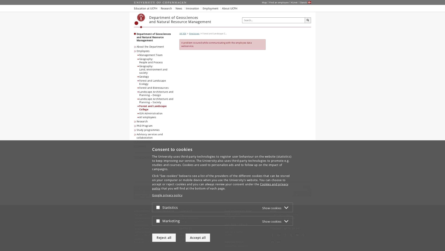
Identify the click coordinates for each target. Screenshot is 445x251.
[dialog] (222, 195)
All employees (147, 117)
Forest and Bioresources (154, 87)
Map (264, 2)
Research (142, 121)
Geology (144, 76)
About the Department (150, 46)
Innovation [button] (192, 8)
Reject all (164, 237)
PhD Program (144, 125)
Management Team (151, 55)
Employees (143, 51)
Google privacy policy (167, 195)
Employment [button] (211, 8)
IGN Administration (151, 113)
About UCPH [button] (229, 8)
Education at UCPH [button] (145, 8)
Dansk (303, 2)
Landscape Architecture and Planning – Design (156, 93)
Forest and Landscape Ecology (152, 82)
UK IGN (182, 33)
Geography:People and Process (151, 60)
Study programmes (148, 130)
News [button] (179, 8)
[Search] (308, 20)
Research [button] (166, 8)
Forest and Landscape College (153, 107)
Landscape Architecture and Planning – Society (156, 100)
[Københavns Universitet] (140, 21)
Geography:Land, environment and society (153, 69)
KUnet (294, 2)
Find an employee (279, 2)
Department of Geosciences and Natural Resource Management (154, 37)
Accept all (198, 237)
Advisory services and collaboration (150, 136)
